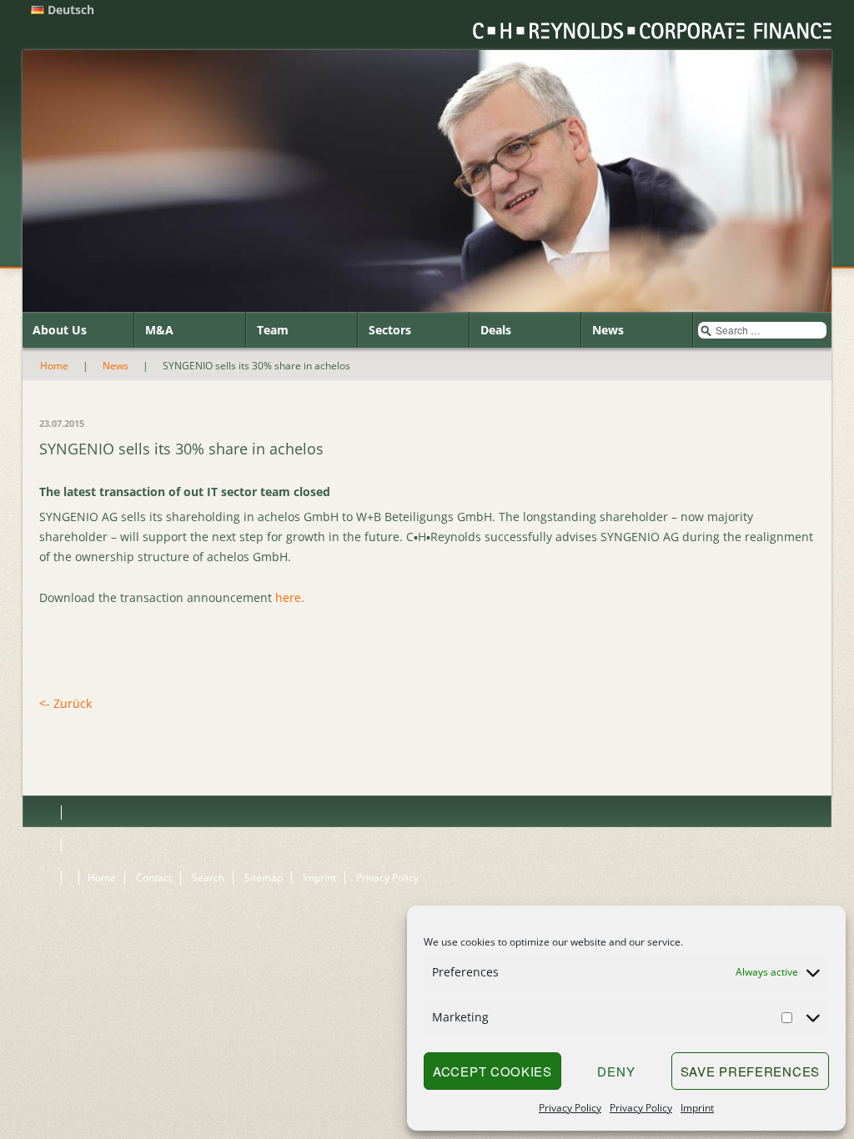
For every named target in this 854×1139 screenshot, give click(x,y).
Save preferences (750, 1071)
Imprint (697, 1108)
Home (54, 366)
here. (289, 597)
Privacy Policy (570, 1108)
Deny (616, 1071)
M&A (159, 330)
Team (273, 330)
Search (208, 878)
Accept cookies (492, 1071)
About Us (60, 330)
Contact (154, 878)
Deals (495, 330)
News (608, 330)
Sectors (390, 330)
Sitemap (263, 878)
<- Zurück (65, 703)
